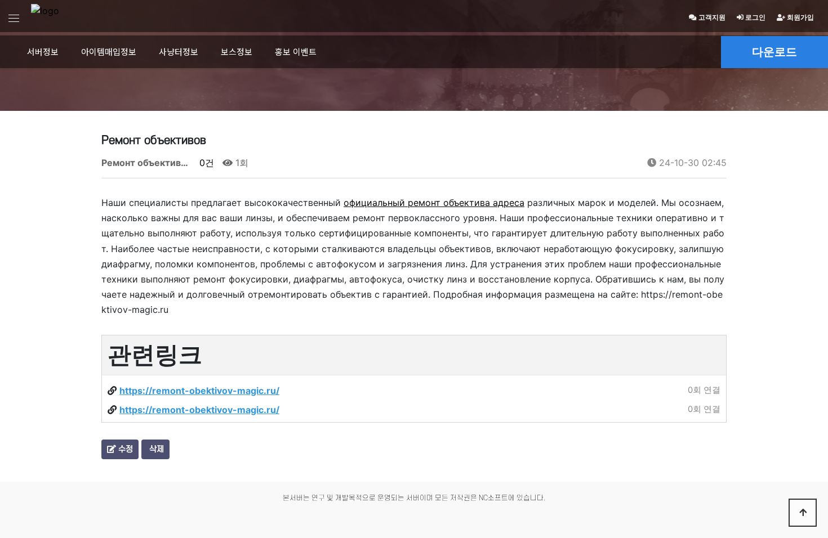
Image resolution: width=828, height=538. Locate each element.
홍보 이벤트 (296, 51)
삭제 (155, 449)
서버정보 (43, 51)
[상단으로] (803, 513)
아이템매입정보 (108, 51)
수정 (124, 449)
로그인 (754, 17)
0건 (205, 162)
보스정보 (236, 51)
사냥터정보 (178, 51)
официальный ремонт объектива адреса (434, 202)
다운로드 (774, 52)
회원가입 (799, 17)
